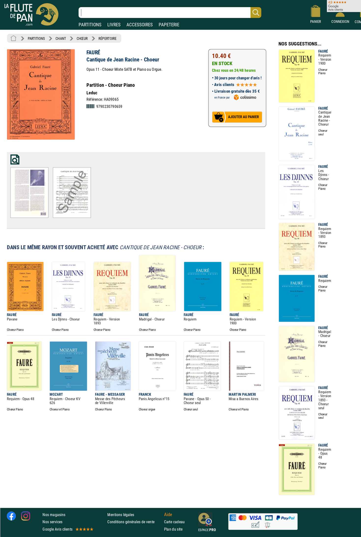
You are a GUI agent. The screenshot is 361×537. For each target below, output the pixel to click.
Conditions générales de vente (134, 522)
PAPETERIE (169, 25)
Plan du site (173, 529)
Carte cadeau (174, 522)
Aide (168, 514)
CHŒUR (82, 38)
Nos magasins (53, 514)
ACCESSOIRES (139, 25)
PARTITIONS (90, 25)
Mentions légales (120, 514)
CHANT (61, 38)
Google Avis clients (57, 529)
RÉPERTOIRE (107, 38)
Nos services (52, 522)
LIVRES (114, 25)
